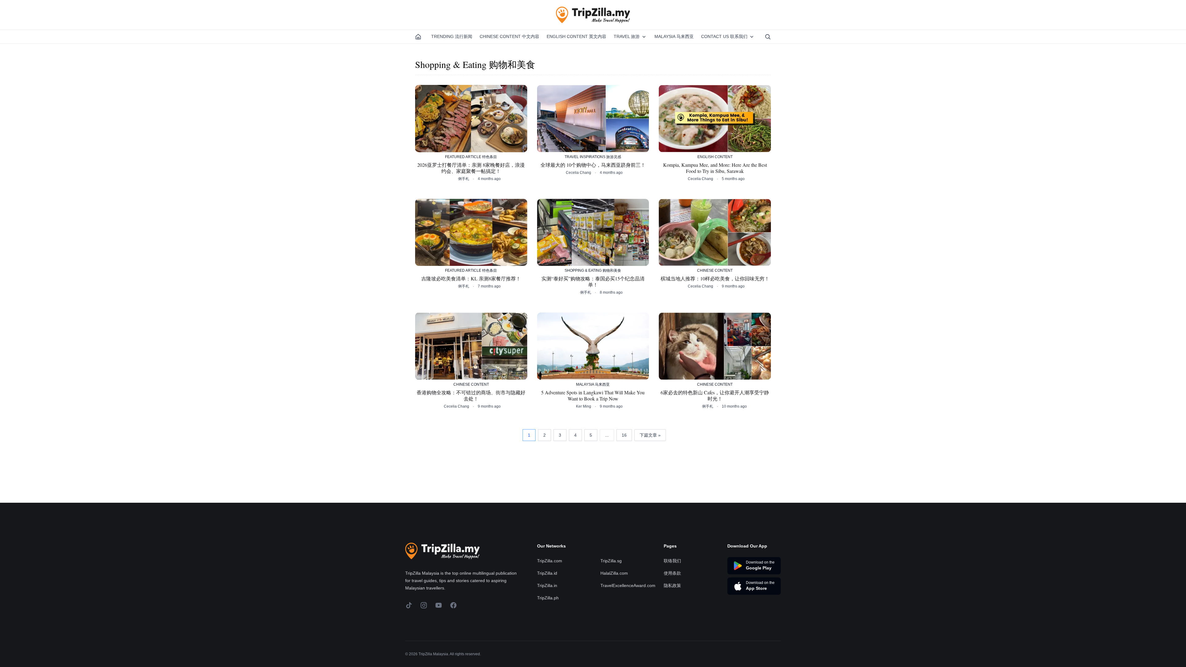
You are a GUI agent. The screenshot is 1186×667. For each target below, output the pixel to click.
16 (624, 435)
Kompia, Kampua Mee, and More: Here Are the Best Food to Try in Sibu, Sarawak (715, 168)
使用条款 (672, 573)
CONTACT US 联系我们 (724, 36)
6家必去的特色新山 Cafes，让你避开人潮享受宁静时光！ (715, 395)
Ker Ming (583, 406)
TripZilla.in (547, 585)
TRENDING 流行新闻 (451, 36)
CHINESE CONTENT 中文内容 (509, 36)
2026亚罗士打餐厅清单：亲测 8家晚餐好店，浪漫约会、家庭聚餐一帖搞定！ (471, 168)
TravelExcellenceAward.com (627, 585)
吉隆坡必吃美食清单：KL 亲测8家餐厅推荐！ (471, 278)
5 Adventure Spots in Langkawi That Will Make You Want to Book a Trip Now (593, 395)
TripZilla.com (549, 560)
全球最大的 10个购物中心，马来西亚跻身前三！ (593, 165)
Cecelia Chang (578, 172)
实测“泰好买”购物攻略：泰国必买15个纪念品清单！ (593, 281)
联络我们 (672, 560)
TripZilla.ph (548, 597)
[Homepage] (418, 36)
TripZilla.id (547, 573)
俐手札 (463, 179)
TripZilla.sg (611, 560)
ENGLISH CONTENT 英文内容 (576, 36)
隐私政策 (672, 585)
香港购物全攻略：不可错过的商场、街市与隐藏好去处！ (471, 395)
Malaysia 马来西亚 (674, 36)
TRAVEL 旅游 (627, 36)
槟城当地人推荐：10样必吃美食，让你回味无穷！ (715, 278)
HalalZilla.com (614, 573)
